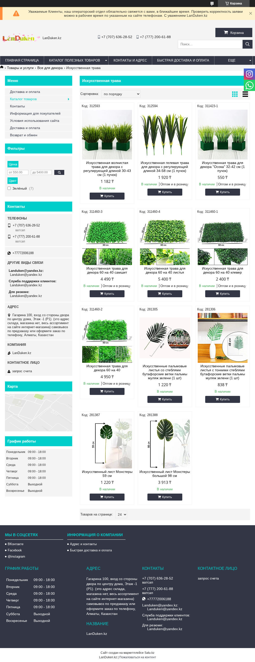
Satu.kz (149, 653)
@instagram (16, 556)
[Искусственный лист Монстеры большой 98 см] (164, 443)
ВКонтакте (15, 544)
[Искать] (248, 44)
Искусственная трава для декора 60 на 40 (107, 368)
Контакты (17, 106)
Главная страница (22, 60)
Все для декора (50, 68)
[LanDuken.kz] (21, 41)
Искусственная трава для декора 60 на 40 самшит (107, 270)
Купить (109, 196)
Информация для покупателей (35, 113)
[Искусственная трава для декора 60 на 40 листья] (164, 240)
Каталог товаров (23, 99)
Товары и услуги (20, 68)
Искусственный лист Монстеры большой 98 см (164, 474)
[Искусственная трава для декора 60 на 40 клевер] (222, 240)
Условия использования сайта (34, 121)
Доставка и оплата (25, 92)
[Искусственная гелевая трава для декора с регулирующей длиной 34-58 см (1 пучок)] (164, 134)
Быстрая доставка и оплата (91, 550)
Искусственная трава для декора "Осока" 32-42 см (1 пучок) (222, 167)
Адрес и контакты (83, 544)
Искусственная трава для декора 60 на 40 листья (165, 270)
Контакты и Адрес (130, 60)
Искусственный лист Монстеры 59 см (107, 474)
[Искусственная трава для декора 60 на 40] (107, 338)
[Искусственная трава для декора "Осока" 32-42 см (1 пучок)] (222, 134)
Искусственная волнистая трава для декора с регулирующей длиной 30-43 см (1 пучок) (107, 169)
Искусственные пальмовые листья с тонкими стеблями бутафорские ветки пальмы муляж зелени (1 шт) (222, 372)
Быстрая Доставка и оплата (183, 60)
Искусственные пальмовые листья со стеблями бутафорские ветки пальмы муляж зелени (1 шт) (164, 372)
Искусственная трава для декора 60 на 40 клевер (222, 270)
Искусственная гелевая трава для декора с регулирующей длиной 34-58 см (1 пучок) (165, 167)
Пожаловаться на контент (137, 657)
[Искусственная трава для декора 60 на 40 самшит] (107, 240)
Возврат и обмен (23, 135)
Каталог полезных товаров (74, 60)
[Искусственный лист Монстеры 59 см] (107, 443)
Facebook (15, 550)
